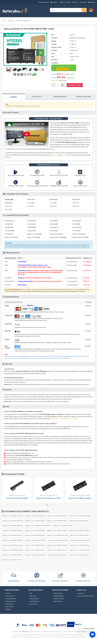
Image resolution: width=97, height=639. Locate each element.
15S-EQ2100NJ (31, 231)
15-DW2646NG (31, 227)
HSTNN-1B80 (31, 199)
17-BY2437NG (53, 231)
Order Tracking (66, 2)
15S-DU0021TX (54, 227)
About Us (8, 593)
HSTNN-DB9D (76, 199)
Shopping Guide (44, 2)
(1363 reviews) (62, 80)
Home (3, 21)
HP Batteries (10, 21)
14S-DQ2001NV (31, 221)
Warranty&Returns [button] (83, 97)
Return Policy (33, 604)
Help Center (33, 596)
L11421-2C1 (53, 206)
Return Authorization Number (86, 596)
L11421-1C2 (8, 206)
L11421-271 (30, 206)
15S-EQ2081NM (9, 231)
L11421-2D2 (8, 209)
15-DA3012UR (9, 224)
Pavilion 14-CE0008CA (56, 234)
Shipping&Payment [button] (60, 97)
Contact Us (81, 593)
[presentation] (13, 97)
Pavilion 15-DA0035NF (78, 234)
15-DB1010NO (31, 224)
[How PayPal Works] (74, 624)
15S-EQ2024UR (76, 227)
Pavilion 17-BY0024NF (33, 237)
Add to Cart (76, 85)
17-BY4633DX (9, 234)
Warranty (64, 155)
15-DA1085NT (53, 221)
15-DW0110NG (9, 227)
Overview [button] (13, 97)
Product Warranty (11, 598)
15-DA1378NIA (76, 221)
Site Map (8, 609)
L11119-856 (53, 203)
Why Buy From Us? (11, 601)
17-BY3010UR (76, 231)
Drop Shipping (58, 601)
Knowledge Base (34, 601)
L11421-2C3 (75, 206)
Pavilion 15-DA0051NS (11, 237)
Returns (76, 2)
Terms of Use (9, 606)
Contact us (55, 2)
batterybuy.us (25, 631)
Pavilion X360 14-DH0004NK (57, 237)
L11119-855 (30, 203)
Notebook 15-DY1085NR (34, 234)
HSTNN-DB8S (53, 199)
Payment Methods (59, 598)
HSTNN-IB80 (8, 203)
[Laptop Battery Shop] (16, 10)
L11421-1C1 (75, 203)
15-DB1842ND (76, 224)
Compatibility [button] (37, 97)
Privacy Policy (9, 604)
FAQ (31, 593)
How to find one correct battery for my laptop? (64, 418)
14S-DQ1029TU (9, 221)
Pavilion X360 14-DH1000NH (80, 237)
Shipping (92, 2)
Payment (84, 2)
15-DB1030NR (53, 224)
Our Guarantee (10, 596)
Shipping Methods (59, 596)
